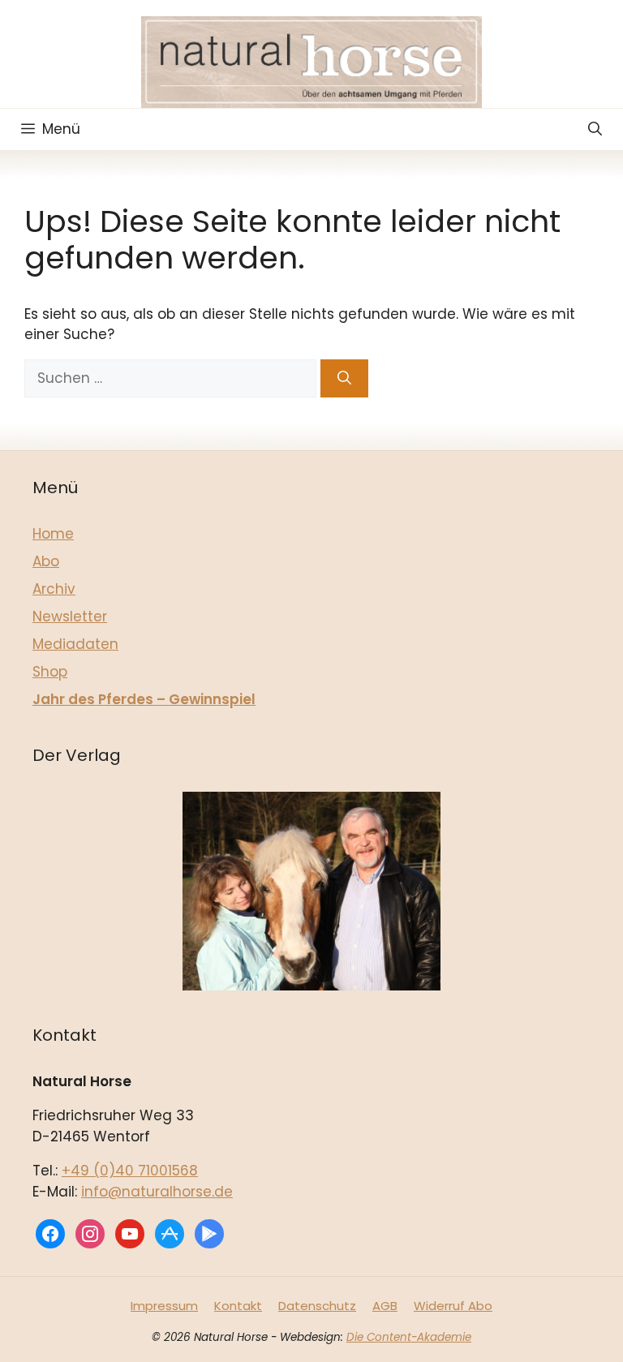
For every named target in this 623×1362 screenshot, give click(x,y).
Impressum (164, 1305)
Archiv (53, 589)
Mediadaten (75, 644)
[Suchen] (344, 378)
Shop (49, 671)
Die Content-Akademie (408, 1337)
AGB (384, 1305)
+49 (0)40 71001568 (130, 1170)
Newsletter (69, 616)
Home (53, 534)
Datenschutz (317, 1305)
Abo (45, 561)
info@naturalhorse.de (157, 1191)
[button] (595, 129)
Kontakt (238, 1305)
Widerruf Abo (453, 1305)
